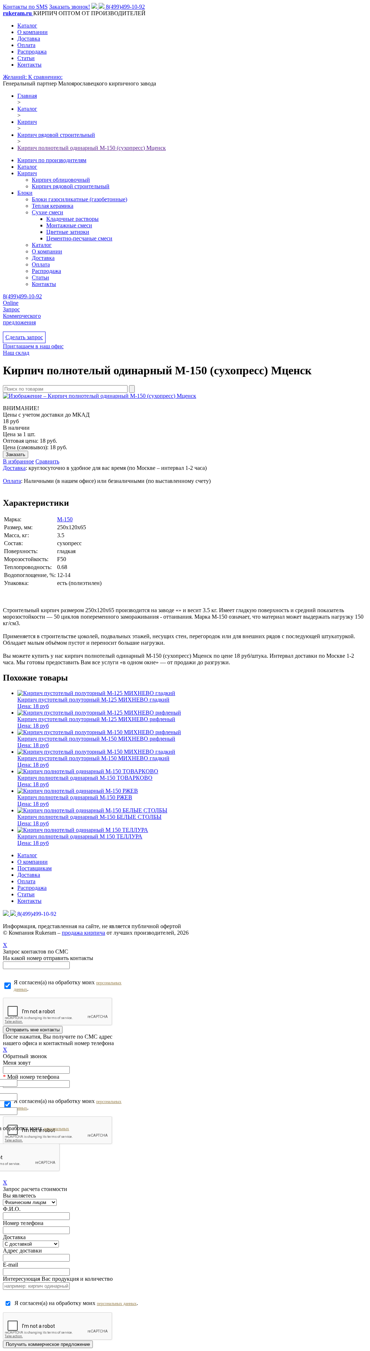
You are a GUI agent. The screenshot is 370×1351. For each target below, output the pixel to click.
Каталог (27, 25)
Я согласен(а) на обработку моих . (67, 985)
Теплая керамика (52, 206)
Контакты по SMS (25, 7)
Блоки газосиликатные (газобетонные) (79, 199)
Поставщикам (34, 868)
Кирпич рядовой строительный (70, 186)
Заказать (15, 454)
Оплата (26, 45)
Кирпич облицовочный (61, 180)
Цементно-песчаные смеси (79, 238)
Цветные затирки (67, 232)
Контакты (29, 65)
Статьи (26, 58)
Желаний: (15, 77)
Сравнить (47, 461)
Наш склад (16, 353)
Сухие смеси (47, 212)
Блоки (25, 193)
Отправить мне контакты (33, 1029)
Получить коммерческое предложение (48, 1344)
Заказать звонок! (69, 7)
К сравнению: (45, 77)
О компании (32, 32)
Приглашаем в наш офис (33, 346)
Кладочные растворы (72, 219)
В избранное (18, 461)
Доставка (28, 38)
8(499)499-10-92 (125, 7)
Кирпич (27, 173)
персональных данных (117, 1303)
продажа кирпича (83, 933)
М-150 (65, 519)
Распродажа (32, 52)
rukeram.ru (18, 13)
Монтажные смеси (69, 225)
